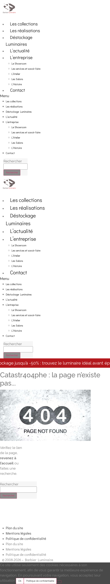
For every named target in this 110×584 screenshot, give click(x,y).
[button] (28, 96)
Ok (19, 581)
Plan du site (14, 528)
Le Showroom (18, 63)
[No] (59, 581)
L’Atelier (15, 74)
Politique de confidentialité (26, 538)
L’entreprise (21, 57)
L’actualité (20, 50)
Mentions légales (18, 533)
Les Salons (17, 79)
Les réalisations (25, 30)
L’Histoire (16, 84)
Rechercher (12, 161)
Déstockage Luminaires (19, 40)
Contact (17, 90)
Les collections (24, 24)
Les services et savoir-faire (25, 68)
